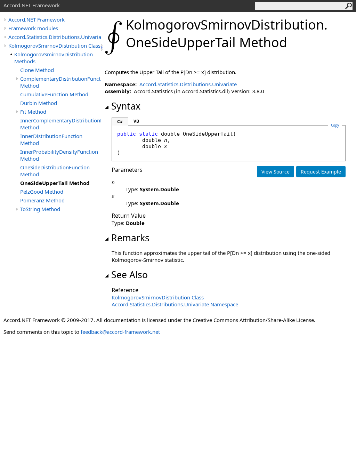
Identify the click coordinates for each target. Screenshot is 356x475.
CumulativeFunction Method (54, 94)
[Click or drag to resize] (102, 47)
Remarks (130, 238)
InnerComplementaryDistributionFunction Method (60, 124)
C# (120, 121)
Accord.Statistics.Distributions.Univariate (54, 36)
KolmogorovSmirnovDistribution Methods (53, 58)
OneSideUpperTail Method (55, 182)
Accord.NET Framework (36, 19)
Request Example (321, 171)
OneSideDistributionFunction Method (55, 171)
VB (136, 121)
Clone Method (37, 69)
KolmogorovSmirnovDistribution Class (54, 45)
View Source (275, 171)
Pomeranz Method (42, 200)
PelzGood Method (41, 191)
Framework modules (33, 28)
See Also (129, 274)
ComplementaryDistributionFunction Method (60, 82)
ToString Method (40, 209)
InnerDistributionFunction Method (51, 139)
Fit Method (33, 111)
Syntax (125, 106)
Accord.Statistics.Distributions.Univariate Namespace (175, 304)
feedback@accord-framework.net (120, 331)
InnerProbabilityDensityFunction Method (59, 155)
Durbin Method (38, 102)
